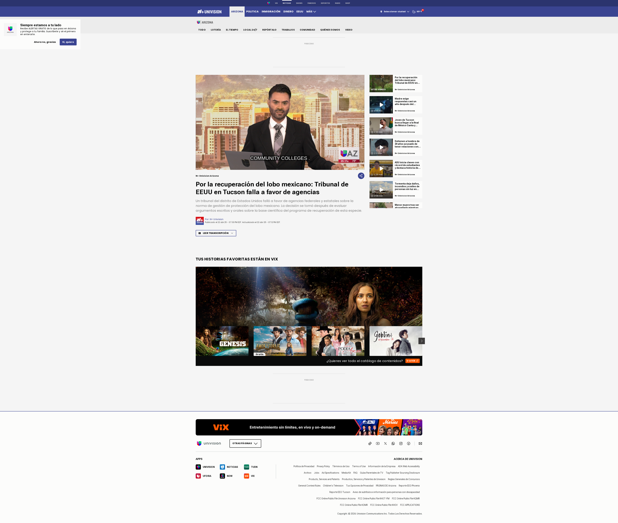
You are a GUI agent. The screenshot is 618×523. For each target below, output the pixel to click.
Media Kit (346, 472)
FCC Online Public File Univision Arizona (336, 498)
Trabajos (288, 29)
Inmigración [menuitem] (271, 11)
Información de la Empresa (381, 466)
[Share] (361, 176)
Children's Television (333, 485)
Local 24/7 (250, 29)
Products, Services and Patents (324, 479)
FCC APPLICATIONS (410, 505)
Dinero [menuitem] (288, 11)
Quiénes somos (330, 29)
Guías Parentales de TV (371, 472)
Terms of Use (359, 466)
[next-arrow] (421, 341)
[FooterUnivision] (209, 443)
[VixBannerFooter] (309, 427)
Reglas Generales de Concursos (404, 479)
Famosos (312, 3)
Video (349, 29)
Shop (347, 3)
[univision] (209, 11)
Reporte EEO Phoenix (409, 485)
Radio (337, 3)
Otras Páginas (242, 443)
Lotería (216, 29)
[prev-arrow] (193, 341)
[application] (280, 122)
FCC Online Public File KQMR (406, 498)
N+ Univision (217, 219)
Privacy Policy (323, 466)
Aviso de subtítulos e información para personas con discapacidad (386, 492)
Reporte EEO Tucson (339, 492)
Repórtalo (269, 29)
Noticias (287, 3)
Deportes (325, 3)
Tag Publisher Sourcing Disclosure (403, 472)
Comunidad (307, 29)
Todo (202, 29)
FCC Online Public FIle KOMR (354, 505)
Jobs (316, 472)
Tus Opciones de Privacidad (359, 485)
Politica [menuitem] (252, 11)
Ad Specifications (330, 472)
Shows (299, 3)
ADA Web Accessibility (409, 466)
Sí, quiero (68, 42)
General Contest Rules (309, 485)
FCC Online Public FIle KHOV (384, 505)
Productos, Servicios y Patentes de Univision (363, 479)
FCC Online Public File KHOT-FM (373, 498)
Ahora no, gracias (45, 42)
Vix (276, 3)
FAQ (355, 472)
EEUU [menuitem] (299, 11)
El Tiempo (232, 29)
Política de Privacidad (304, 466)
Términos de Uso (341, 466)
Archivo (307, 472)
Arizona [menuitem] (237, 11)
